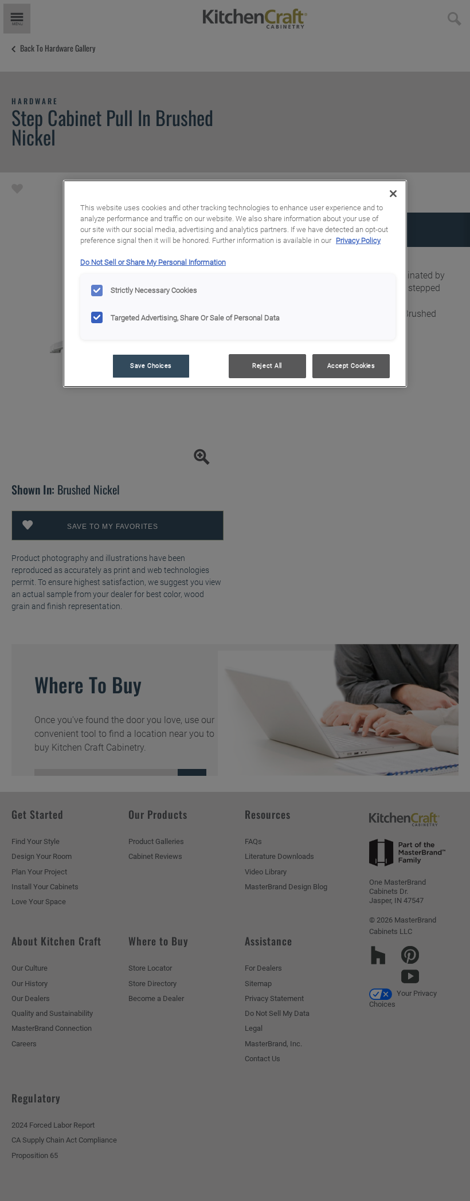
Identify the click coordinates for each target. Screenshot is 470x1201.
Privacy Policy (358, 240)
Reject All (267, 366)
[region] (235, 283)
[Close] (393, 193)
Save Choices (151, 366)
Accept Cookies (351, 366)
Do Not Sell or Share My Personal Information (153, 262)
